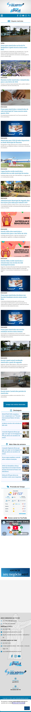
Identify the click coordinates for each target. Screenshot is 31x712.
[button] (1, 15)
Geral (3, 43)
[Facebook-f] (18, 16)
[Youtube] (23, 16)
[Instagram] (20, 16)
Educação (4, 77)
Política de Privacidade (18, 703)
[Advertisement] (15, 552)
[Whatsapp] (26, 16)
